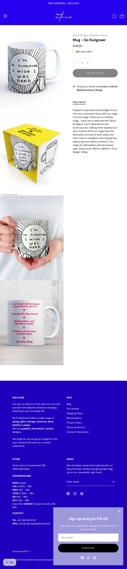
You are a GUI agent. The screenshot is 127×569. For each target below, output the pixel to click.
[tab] (81, 102)
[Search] (114, 16)
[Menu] (5, 16)
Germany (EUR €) (20, 551)
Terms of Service (76, 427)
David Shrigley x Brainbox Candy (90, 35)
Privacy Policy (74, 422)
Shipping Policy (75, 413)
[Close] (119, 511)
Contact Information (78, 432)
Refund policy (74, 418)
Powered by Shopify (44, 559)
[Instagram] (88, 557)
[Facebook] (82, 557)
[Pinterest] (94, 557)
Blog (69, 404)
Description (79, 102)
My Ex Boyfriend (27, 559)
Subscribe (88, 548)
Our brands (73, 408)
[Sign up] (113, 481)
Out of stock (95, 73)
